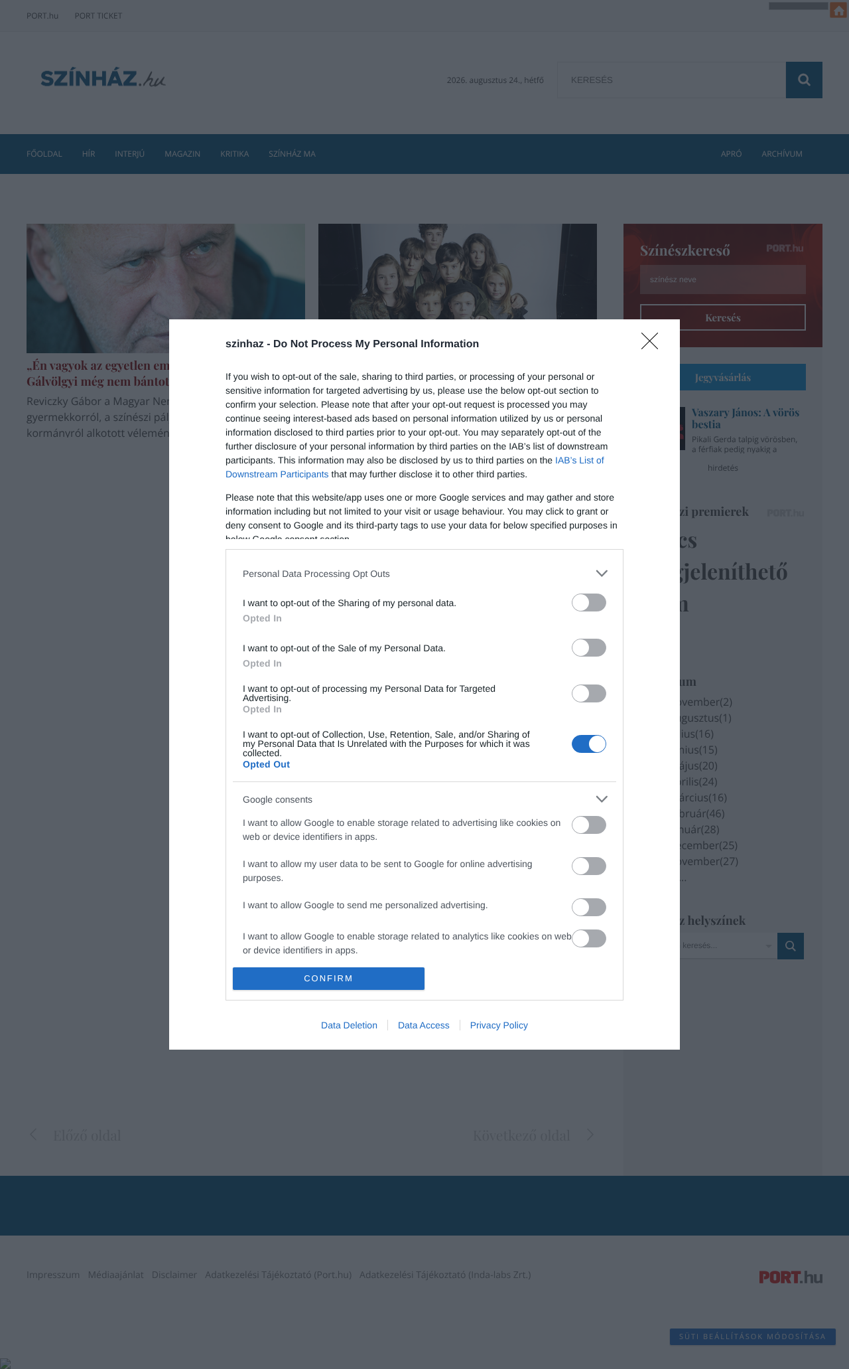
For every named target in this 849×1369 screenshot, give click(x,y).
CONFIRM (329, 978)
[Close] (654, 345)
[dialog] (424, 684)
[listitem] (424, 573)
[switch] (589, 602)
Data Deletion (349, 1025)
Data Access (424, 1025)
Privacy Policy (499, 1025)
